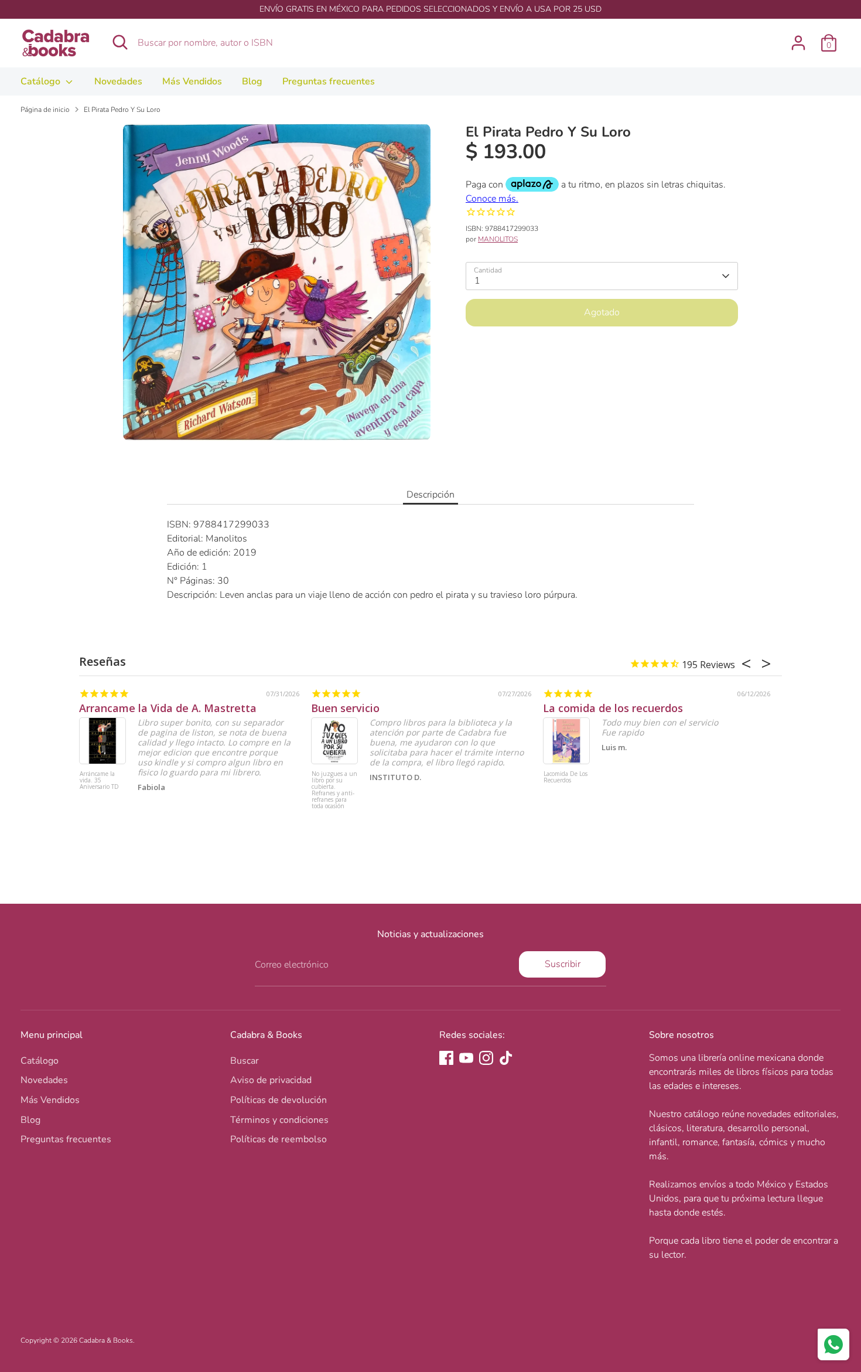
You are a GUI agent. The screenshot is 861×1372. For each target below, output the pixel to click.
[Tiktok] (506, 1058)
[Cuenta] (798, 43)
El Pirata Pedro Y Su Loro (122, 109)
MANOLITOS (498, 239)
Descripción (430, 494)
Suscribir (562, 964)
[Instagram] (486, 1058)
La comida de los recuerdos (613, 708)
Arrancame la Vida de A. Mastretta (168, 708)
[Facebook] (446, 1058)
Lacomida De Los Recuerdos (565, 777)
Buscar (244, 1060)
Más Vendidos (192, 81)
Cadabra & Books (106, 1340)
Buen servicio (345, 708)
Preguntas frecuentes (328, 81)
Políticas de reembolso (278, 1139)
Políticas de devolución (278, 1100)
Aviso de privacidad (271, 1080)
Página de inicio (45, 109)
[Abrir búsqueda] (120, 42)
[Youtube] (466, 1058)
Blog (252, 81)
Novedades (118, 81)
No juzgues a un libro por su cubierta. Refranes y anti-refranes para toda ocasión (334, 790)
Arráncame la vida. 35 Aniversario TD (99, 781)
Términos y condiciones (279, 1120)
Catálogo (41, 81)
